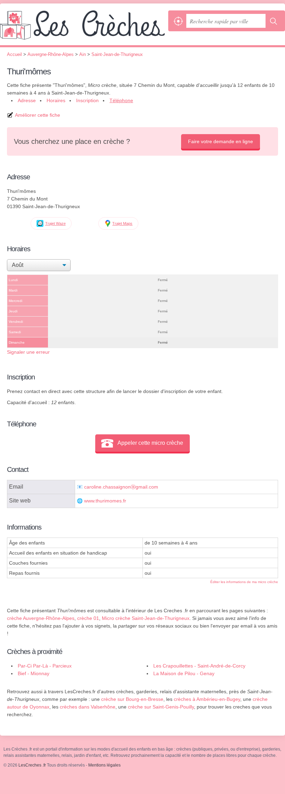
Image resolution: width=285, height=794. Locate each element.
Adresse (27, 100)
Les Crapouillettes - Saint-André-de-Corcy (199, 666)
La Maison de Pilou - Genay (183, 673)
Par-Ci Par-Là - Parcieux (45, 666)
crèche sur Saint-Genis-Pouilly (161, 707)
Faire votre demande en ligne (220, 141)
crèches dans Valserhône (87, 707)
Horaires (56, 100)
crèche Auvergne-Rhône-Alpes (40, 618)
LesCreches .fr (82, 27)
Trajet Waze (55, 223)
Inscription (87, 100)
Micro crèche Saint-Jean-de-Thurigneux (145, 618)
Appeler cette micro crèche (150, 443)
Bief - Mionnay (33, 673)
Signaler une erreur (28, 352)
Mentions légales (104, 765)
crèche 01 (88, 618)
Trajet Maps (122, 223)
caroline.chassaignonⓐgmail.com (121, 487)
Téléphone (121, 100)
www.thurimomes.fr (105, 501)
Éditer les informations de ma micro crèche (244, 582)
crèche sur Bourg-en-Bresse (132, 699)
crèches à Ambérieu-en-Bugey (207, 699)
